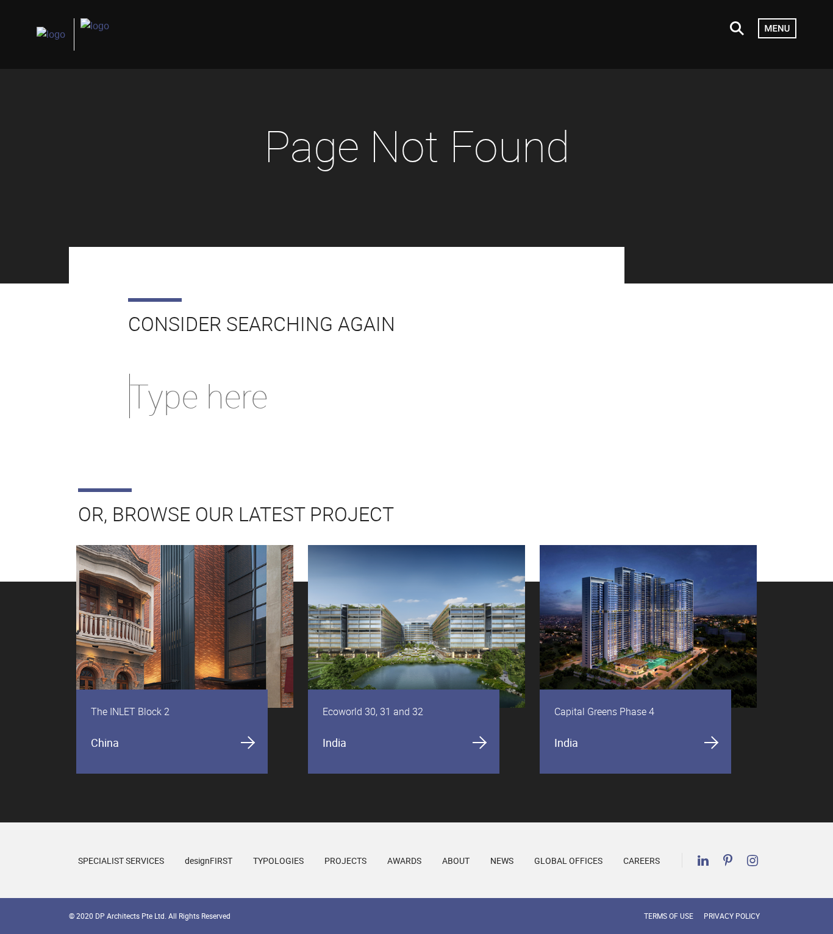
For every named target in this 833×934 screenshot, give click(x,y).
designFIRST (208, 860)
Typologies (278, 860)
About (456, 860)
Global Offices (568, 860)
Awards (404, 860)
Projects (345, 860)
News (501, 860)
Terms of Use (668, 916)
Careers (641, 860)
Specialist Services (121, 860)
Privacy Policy (732, 916)
